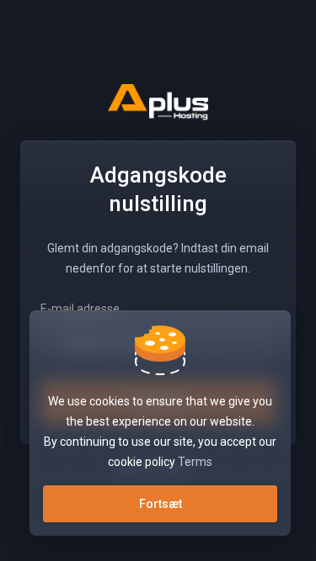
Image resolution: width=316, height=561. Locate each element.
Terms (195, 461)
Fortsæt (160, 504)
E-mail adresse (80, 308)
